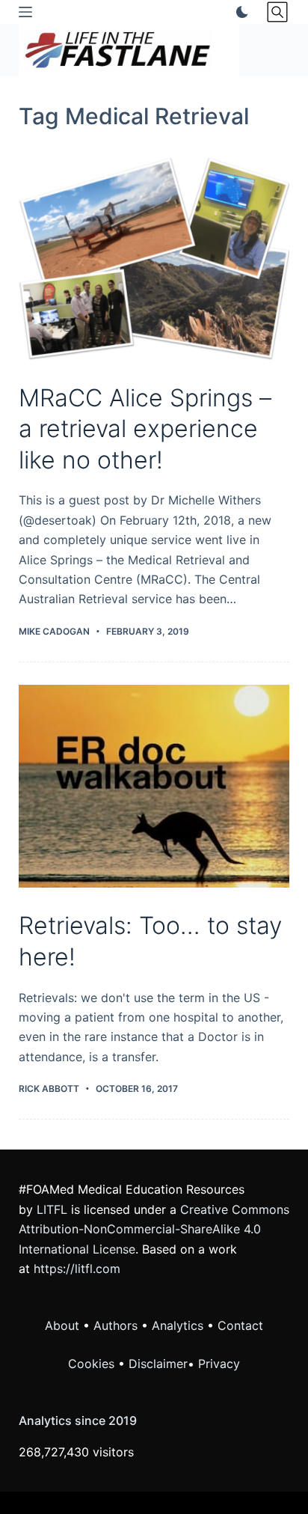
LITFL (52, 1209)
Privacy (219, 1363)
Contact (240, 1325)
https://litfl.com (77, 1268)
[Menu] (25, 12)
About (62, 1325)
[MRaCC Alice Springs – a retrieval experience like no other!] (154, 258)
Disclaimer (158, 1363)
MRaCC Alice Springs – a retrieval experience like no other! (145, 428)
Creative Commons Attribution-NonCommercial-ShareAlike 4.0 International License (154, 1229)
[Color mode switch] (239, 12)
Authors (115, 1325)
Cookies (93, 1363)
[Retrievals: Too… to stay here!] (154, 786)
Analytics (177, 1325)
